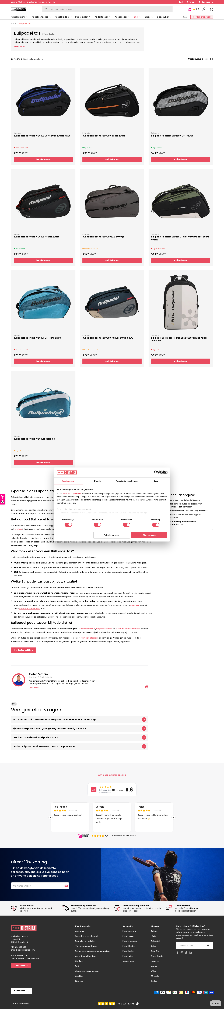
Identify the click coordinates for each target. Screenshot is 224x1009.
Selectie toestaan (111, 535)
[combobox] (107, 9)
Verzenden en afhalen (86, 946)
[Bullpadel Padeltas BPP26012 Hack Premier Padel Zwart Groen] (180, 201)
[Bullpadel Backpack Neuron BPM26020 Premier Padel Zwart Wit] (180, 302)
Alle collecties (21, 966)
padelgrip (135, 605)
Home (13, 23)
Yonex (154, 966)
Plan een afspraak (89, 637)
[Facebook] (177, 953)
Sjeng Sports (157, 956)
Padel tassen (101, 17)
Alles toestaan (149, 535)
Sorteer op (16, 59)
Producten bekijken (23, 650)
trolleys (18, 529)
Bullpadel (155, 941)
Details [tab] (97, 481)
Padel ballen (81, 17)
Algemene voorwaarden (87, 971)
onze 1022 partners (72, 493)
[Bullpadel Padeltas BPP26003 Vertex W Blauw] (43, 302)
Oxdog (154, 981)
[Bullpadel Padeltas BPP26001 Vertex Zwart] (180, 100)
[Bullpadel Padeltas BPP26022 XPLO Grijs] (112, 201)
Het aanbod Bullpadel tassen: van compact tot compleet (185, 505)
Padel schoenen (40, 17)
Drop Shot (155, 951)
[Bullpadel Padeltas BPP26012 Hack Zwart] (112, 100)
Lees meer (34, 687)
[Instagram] (181, 953)
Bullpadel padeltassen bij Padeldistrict (183, 523)
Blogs (147, 17)
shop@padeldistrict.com (23, 949)
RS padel (155, 976)
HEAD (153, 936)
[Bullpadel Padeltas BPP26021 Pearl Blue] (43, 403)
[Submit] (66, 885)
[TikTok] (186, 953)
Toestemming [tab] (68, 481)
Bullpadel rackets (87, 628)
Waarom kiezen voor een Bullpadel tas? (188, 510)
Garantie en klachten (85, 956)
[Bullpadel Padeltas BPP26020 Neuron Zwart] (43, 201)
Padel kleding (62, 17)
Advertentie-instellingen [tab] (127, 481)
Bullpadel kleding (104, 628)
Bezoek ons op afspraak (86, 936)
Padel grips (127, 956)
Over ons (191, 2)
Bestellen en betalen (85, 941)
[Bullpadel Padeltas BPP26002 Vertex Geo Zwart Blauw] (43, 100)
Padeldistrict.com (23, 1004)
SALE (181, 2)
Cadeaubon (163, 17)
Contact (79, 961)
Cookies (79, 976)
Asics (153, 946)
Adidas (154, 931)
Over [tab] (155, 481)
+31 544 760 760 (18, 947)
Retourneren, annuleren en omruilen (92, 951)
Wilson (154, 971)
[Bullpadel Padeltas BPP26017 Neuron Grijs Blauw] (112, 302)
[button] (211, 9)
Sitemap (79, 981)
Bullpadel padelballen (29, 608)
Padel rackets (18, 17)
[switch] (97, 525)
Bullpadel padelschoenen (128, 628)
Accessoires (121, 17)
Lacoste (155, 961)
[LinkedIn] (190, 953)
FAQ (185, 16)
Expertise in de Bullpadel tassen (184, 499)
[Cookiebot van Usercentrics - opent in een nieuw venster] (156, 472)
